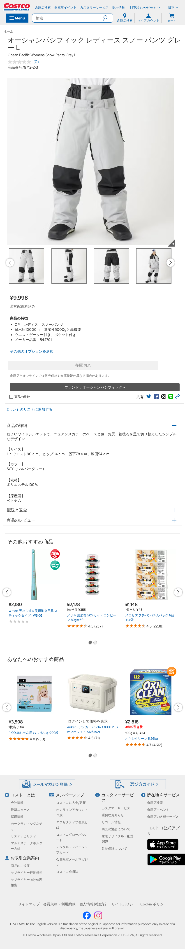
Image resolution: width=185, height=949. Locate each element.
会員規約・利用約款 (59, 904)
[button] (108, 18)
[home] (17, 7)
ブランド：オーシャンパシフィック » (95, 387)
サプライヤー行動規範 (26, 873)
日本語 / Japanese (143, 7)
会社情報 (17, 803)
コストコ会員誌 (67, 872)
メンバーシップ (70, 794)
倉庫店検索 (155, 803)
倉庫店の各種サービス (163, 817)
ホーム (8, 31)
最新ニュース (20, 810)
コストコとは (23, 794)
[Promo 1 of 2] (90, 643)
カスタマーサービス (116, 808)
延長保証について (114, 848)
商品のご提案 (20, 866)
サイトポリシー (124, 904)
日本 (171, 7)
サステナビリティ (23, 836)
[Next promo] (170, 262)
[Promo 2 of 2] (95, 643)
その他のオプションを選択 (31, 351)
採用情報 (17, 817)
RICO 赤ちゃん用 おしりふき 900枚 (34, 733)
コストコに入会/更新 (71, 803)
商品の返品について (116, 829)
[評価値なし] (20, 62)
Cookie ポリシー (153, 904)
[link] (148, 396)
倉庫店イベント (158, 810)
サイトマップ (29, 904)
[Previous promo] (10, 262)
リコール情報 (111, 822)
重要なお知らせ (113, 815)
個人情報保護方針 (93, 904)
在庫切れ (83, 365)
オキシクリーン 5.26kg (141, 739)
